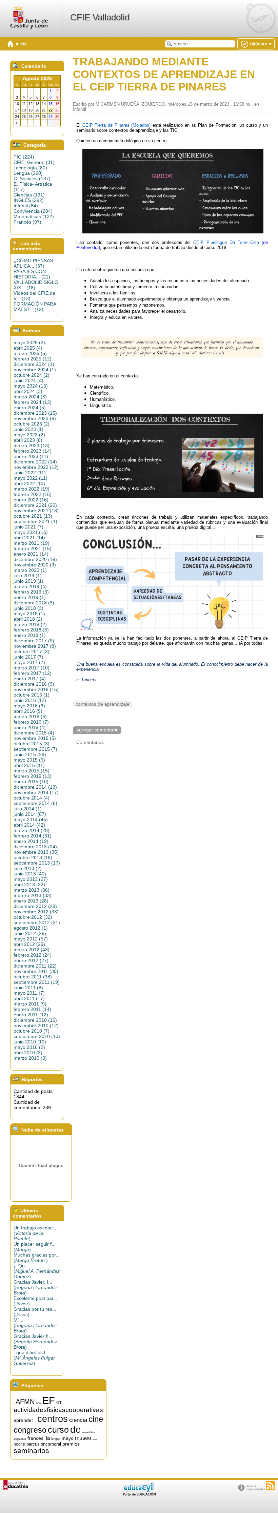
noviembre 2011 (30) (36, 971)
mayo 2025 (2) (29, 342)
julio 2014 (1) (28, 808)
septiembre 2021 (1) (35, 521)
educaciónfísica (88, 1432)
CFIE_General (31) (34, 162)
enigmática (20, 1439)
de (75, 1429)
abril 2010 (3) (28, 1052)
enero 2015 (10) (31, 781)
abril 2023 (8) (28, 440)
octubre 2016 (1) (31, 695)
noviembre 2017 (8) (35, 646)
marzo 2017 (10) (31, 667)
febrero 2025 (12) (33, 358)
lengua (55, 1439)
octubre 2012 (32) (33, 917)
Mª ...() (35, 1325)
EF (48, 1400)
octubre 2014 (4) (31, 798)
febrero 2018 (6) (31, 630)
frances (35, 1438)
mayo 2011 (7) (29, 993)
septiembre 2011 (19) (37, 982)
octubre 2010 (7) (31, 1031)
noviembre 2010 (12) (36, 1025)
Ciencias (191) (29, 195)
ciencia (78, 1419)
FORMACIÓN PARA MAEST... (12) (35, 306)
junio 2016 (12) (30, 700)
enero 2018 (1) (30, 635)
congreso (30, 1430)
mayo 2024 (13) (31, 386)
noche (19, 1444)
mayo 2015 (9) (29, 760)
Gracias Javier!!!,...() (35, 1341)
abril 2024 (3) (28, 391)
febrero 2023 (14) (33, 451)
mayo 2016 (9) (29, 705)
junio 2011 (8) (28, 987)
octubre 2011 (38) (33, 976)
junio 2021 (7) (28, 527)
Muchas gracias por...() (37, 1257)
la (48, 1438)
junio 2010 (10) (30, 1041)
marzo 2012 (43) (31, 949)
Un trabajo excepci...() (36, 1233)
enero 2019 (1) (30, 597)
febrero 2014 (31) (33, 835)
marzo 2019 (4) (30, 586)
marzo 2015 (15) (31, 770)
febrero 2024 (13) (33, 402)
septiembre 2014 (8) (35, 803)
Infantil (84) (26, 205)
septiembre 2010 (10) (37, 1036)
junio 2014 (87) (30, 814)
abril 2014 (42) (29, 825)
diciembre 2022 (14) (35, 461)
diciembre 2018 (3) (34, 602)
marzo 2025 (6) (30, 353)
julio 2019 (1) (28, 575)
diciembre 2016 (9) (34, 684)
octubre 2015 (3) (31, 743)
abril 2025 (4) (28, 348)
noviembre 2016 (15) (36, 689)
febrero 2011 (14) (32, 1009)
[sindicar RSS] (270, 1485)
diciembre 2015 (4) (34, 732)
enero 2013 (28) (31, 901)
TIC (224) (24, 157)
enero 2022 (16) (31, 499)
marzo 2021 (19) (31, 543)
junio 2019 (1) (28, 581)
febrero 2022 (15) (33, 494)
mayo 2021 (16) (31, 532)
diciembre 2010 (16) (35, 1020)
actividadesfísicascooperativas (58, 1409)
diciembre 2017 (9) (34, 640)
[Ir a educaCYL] (139, 1494)
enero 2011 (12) (31, 1014)
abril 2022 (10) (29, 483)
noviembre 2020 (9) (35, 564)
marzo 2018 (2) (30, 624)
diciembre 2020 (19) (35, 559)
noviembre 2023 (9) (35, 418)
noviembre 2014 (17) (36, 792)
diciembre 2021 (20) (35, 505)
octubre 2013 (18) (33, 857)
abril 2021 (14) (29, 537)
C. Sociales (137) (32, 178)
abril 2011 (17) (29, 998)
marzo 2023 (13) (31, 445)
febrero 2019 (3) (31, 592)
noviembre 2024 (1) (35, 369)
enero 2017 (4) (30, 678)
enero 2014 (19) (31, 841)
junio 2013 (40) (30, 873)
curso (58, 1429)
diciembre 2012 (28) (35, 906)
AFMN (25, 1401)
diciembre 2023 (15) (35, 413)
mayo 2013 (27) (31, 879)
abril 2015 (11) (29, 765)
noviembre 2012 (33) (36, 911)
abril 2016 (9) (28, 711)
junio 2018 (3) (28, 608)
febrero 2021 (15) (33, 548)
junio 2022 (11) (30, 472)
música (95, 1439)
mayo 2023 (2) (29, 434)
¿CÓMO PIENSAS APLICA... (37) (33, 263)
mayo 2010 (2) (29, 1047)
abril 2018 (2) (28, 619)
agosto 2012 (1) (31, 928)
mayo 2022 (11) (30, 478)
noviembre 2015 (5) (35, 738)
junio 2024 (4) (28, 380)
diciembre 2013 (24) (35, 846)
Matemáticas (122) (34, 216)
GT (59, 1403)
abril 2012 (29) (29, 944)
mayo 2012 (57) (31, 938)
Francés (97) (27, 222)
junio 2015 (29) (30, 754)
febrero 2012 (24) (33, 955)
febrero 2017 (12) (33, 673)
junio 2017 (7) (28, 657)
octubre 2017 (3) (31, 651)
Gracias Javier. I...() (35, 1287)
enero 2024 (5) (30, 407)
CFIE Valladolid (100, 17)
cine (95, 1419)
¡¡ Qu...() (37, 1271)
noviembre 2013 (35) (36, 852)
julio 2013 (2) (28, 868)
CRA (38, 1403)
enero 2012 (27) (31, 960)
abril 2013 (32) (29, 884)
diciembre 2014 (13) (35, 787)
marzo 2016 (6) (30, 716)
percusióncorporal (43, 1444)
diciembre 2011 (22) (35, 966)
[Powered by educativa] (15, 1485)
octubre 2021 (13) (33, 516)
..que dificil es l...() (34, 1358)
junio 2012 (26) (30, 933)
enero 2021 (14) (31, 554)
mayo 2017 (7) (29, 662)
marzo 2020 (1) (30, 570)
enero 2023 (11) (31, 456)
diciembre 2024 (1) (34, 364)
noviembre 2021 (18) (36, 510)
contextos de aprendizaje (103, 704)
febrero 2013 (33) (33, 895)
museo (83, 1438)
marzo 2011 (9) (30, 1004)
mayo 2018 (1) (29, 613)
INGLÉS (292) (29, 200)
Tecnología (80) (30, 167)
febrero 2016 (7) (31, 722)
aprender (23, 1420)
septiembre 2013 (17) (37, 863)
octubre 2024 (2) (31, 375)
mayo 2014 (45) (31, 819)
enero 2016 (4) (30, 727)
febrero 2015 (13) (33, 776)
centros (52, 1419)
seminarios (31, 1451)
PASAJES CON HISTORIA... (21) (32, 274)
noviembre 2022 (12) (36, 467)
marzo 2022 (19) (31, 489)
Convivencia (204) (33, 211)
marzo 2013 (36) (31, 890)
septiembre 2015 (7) (35, 749)
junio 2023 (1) (28, 429)
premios (71, 1444)
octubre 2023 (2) (31, 424)
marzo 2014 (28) (31, 830)
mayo (68, 1438)
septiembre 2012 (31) (37, 922)
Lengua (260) (28, 173)
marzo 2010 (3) (30, 1058)
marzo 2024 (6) (30, 396)
